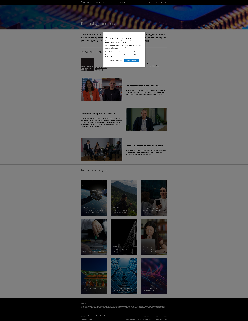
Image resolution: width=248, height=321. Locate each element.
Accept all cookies (131, 60)
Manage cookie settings (116, 60)
